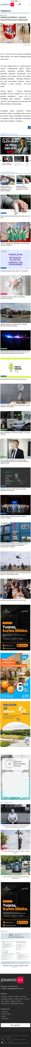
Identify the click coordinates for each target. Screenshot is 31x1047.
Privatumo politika (6, 1014)
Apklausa (3, 1041)
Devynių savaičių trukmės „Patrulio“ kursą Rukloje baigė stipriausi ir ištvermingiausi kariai (15, 573)
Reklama (4, 1016)
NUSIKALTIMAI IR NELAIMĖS (7, 999)
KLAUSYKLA (26, 999)
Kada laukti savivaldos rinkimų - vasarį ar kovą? (13, 600)
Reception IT (9, 1037)
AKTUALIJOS (4, 996)
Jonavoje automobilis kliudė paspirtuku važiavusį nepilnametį (15, 877)
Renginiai (24, 1039)
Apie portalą (5, 1011)
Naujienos (8, 1039)
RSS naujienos (5, 1018)
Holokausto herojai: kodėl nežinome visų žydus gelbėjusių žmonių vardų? (13, 489)
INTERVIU (7, 1001)
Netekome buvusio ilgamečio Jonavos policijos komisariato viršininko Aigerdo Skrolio (15, 826)
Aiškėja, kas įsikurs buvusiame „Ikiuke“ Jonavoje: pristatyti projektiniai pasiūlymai (13, 325)
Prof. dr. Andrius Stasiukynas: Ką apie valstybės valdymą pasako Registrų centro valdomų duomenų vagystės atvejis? (14, 461)
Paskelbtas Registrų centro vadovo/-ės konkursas (14, 271)
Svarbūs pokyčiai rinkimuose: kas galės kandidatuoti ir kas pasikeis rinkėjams (6, 188)
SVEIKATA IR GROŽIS (18, 999)
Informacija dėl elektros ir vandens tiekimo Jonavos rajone (15, 851)
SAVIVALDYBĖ (11, 996)
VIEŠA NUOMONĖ (14, 1003)
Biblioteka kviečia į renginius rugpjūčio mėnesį (15, 965)
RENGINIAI (19, 1001)
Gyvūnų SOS (10, 1041)
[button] (14, 967)
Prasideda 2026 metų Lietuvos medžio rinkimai (13, 379)
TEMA (2, 1001)
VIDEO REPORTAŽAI (5, 1003)
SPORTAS (17, 996)
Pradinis (2, 1039)
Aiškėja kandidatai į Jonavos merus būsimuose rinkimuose (14, 18)
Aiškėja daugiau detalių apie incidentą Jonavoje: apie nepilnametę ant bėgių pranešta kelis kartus (14, 352)
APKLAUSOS (23, 996)
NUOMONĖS (12, 1001)
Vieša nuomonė (16, 1039)
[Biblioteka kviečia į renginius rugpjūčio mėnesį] (13, 948)
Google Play (16, 1025)
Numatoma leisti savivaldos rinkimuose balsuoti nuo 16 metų (22, 187)
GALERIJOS (21, 1003)
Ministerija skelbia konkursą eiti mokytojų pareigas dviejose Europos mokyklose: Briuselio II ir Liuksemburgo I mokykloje (14, 545)
